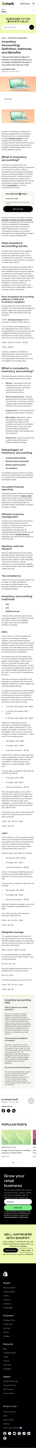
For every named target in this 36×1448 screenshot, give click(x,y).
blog (4, 38)
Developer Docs (9, 1320)
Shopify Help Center (10, 1381)
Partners (6, 1332)
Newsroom (7, 1304)
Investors (6, 1300)
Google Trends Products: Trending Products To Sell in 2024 (16, 1151)
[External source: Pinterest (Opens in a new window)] (4, 1438)
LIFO (7, 608)
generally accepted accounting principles (17, 220)
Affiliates (6, 1336)
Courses (6, 1361)
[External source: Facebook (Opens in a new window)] (3, 1111)
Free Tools (7, 1365)
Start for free (25, 4)
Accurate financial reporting (16, 458)
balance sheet (26, 496)
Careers (6, 1296)
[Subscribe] (31, 27)
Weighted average (12, 611)
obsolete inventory (22, 534)
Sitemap (6, 1424)
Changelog (7, 1369)
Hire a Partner (8, 1389)
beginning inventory (15, 320)
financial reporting (15, 138)
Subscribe (18, 1208)
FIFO (7, 604)
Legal (5, 1416)
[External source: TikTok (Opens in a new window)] (24, 1433)
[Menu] (33, 3)
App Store (7, 1328)
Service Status (8, 1393)
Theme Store (8, 1324)
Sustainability (8, 1308)
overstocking (12, 185)
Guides (5, 1357)
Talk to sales (26, 1250)
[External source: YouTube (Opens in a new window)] (14, 1433)
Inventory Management (17, 38)
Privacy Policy (24, 1217)
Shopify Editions (9, 1292)
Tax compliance (11, 468)
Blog (4, 1349)
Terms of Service (9, 1412)
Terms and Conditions (10, 1217)
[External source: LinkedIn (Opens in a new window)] (14, 1111)
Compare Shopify (9, 1353)
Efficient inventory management (17, 461)
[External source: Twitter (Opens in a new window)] (8, 1111)
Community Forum (9, 1385)
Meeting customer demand (16, 465)
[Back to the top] (5, 1273)
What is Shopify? (9, 1288)
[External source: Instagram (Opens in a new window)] (19, 1433)
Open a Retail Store (9, 1147)
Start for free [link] (18, 209)
